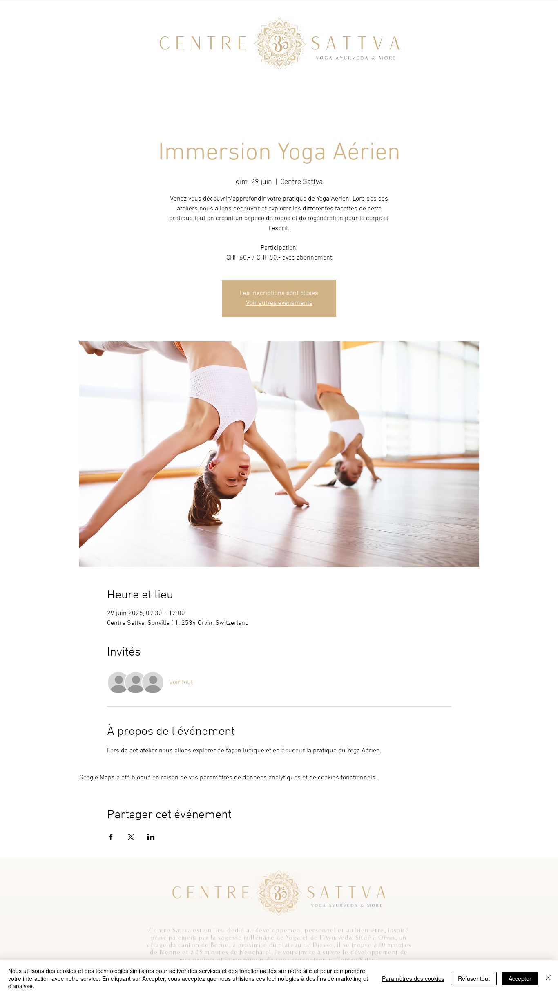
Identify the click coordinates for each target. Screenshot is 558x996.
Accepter (520, 978)
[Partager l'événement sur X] (131, 837)
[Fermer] (548, 978)
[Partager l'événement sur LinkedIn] (151, 837)
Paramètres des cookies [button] (413, 978)
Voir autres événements (279, 303)
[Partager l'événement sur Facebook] (111, 837)
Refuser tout (474, 978)
